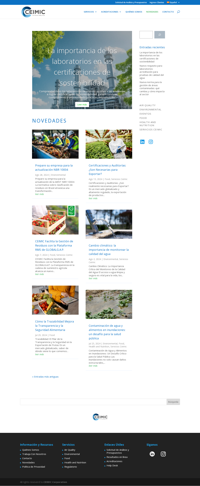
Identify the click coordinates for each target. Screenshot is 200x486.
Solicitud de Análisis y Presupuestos (131, 3)
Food (52, 254)
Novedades (28, 462)
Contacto (27, 458)
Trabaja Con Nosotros (34, 454)
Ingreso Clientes (157, 3)
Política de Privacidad (33, 466)
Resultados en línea (117, 456)
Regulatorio (70, 466)
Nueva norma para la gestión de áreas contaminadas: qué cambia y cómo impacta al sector (152, 88)
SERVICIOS (89, 11)
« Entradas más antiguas (45, 376)
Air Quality (148, 105)
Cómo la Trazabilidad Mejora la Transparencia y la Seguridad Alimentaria (54, 326)
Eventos (145, 113)
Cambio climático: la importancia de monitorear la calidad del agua (109, 250)
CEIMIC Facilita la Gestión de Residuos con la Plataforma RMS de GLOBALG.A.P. (54, 245)
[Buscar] (159, 34)
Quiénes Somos (30, 449)
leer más (39, 194)
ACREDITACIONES (109, 11)
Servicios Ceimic (64, 254)
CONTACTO (168, 11)
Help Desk (112, 465)
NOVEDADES (152, 11)
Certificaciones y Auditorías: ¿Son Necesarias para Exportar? (107, 170)
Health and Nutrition (99, 346)
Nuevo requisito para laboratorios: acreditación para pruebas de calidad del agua (152, 71)
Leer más (82, 104)
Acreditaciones (114, 461)
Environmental (58, 174)
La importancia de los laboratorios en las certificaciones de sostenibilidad (151, 57)
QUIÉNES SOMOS (133, 11)
